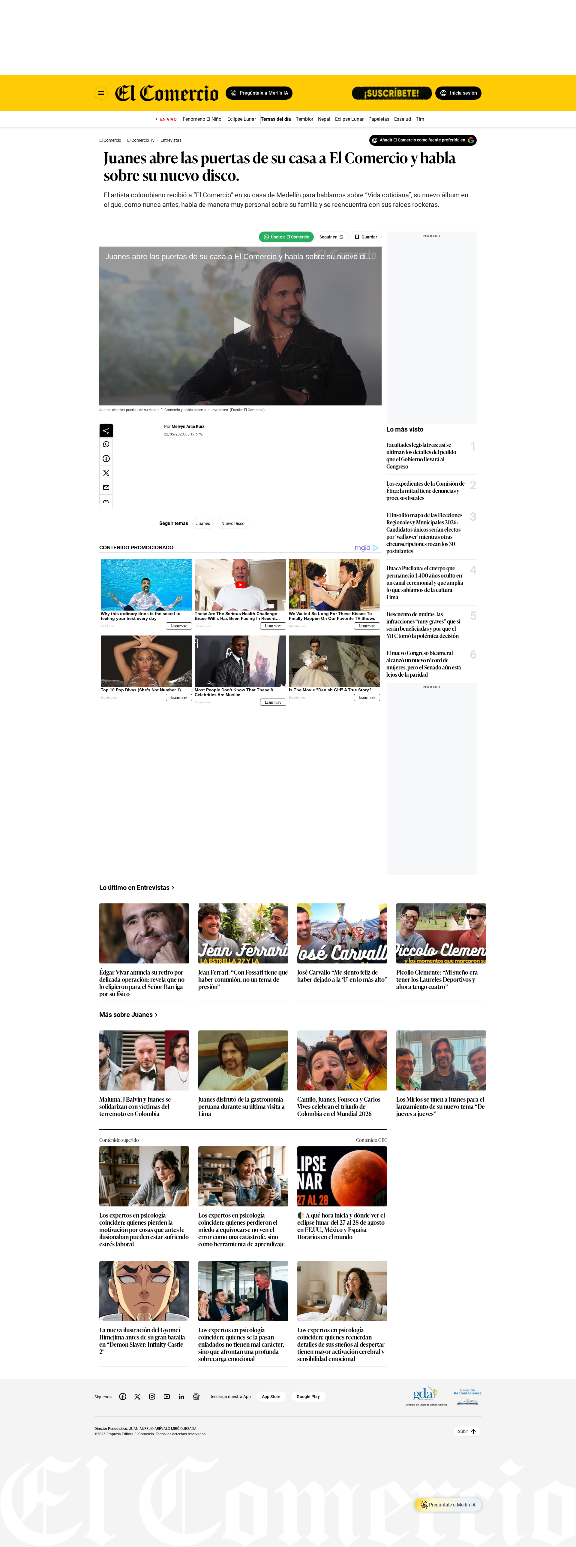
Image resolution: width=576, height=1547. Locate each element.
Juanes (203, 523)
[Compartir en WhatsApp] (106, 444)
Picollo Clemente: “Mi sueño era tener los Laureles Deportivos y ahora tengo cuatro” (437, 979)
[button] (240, 325)
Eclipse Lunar (241, 119)
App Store (271, 1396)
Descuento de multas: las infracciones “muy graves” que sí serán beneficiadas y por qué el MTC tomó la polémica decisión (423, 624)
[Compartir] (106, 430)
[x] (137, 1396)
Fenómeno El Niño (202, 119)
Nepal (324, 119)
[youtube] (166, 1396)
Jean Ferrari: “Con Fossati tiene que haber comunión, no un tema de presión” (243, 979)
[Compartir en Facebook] (106, 458)
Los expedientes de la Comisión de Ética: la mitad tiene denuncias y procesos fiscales (425, 490)
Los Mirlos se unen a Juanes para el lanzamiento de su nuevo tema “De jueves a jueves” (440, 1106)
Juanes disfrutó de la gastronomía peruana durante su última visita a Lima (241, 1106)
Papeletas (378, 119)
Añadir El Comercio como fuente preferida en (422, 140)
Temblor (304, 119)
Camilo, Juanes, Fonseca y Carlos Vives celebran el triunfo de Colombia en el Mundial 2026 (338, 1106)
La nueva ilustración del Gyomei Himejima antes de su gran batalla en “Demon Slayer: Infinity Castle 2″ (142, 1340)
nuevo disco (232, 523)
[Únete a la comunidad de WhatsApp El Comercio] (286, 237)
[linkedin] (181, 1396)
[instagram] (152, 1396)
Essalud (402, 119)
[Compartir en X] (106, 473)
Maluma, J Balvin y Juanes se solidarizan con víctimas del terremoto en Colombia (135, 1106)
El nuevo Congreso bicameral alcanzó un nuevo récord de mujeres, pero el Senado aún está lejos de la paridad (423, 663)
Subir (463, 1431)
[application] (240, 326)
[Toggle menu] (101, 93)
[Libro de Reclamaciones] (468, 1396)
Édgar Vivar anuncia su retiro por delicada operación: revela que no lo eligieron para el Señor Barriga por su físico (141, 982)
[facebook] (122, 1396)
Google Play (308, 1396)
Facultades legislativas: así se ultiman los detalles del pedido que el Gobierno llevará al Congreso (421, 455)
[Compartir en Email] (106, 487)
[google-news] (196, 1396)
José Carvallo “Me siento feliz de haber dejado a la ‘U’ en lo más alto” (342, 976)
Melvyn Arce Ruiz (188, 426)
